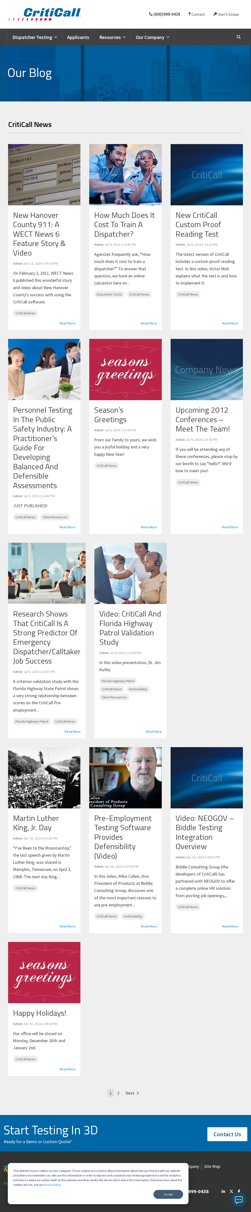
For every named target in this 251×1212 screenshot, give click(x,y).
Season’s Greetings (110, 414)
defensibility (138, 689)
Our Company (150, 37)
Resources (110, 37)
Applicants (78, 37)
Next (130, 1093)
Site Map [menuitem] (212, 1166)
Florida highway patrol (31, 721)
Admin (17, 263)
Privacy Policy (52, 1184)
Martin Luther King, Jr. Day (36, 822)
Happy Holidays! (39, 1013)
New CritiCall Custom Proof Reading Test (198, 224)
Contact (198, 14)
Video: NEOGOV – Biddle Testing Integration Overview (205, 832)
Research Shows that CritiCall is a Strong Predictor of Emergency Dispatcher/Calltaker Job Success (47, 637)
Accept (168, 1194)
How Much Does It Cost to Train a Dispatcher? (124, 224)
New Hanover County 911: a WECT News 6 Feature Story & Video (39, 234)
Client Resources (55, 517)
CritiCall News (25, 313)
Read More (67, 323)
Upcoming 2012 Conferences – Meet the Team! (203, 419)
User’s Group (228, 14)
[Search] (238, 36)
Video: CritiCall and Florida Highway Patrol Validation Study (130, 628)
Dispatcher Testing (32, 37)
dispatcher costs (109, 294)
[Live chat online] (238, 1199)
